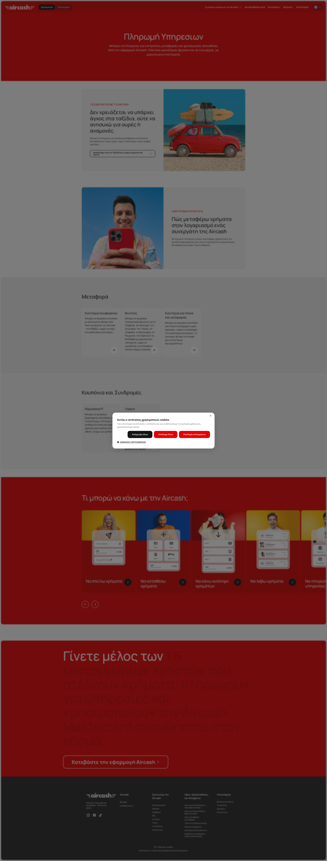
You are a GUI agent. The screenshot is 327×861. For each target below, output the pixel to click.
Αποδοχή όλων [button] (165, 434)
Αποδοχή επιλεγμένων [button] (194, 434)
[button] (131, 442)
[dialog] (163, 430)
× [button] (210, 416)
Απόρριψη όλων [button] (140, 434)
